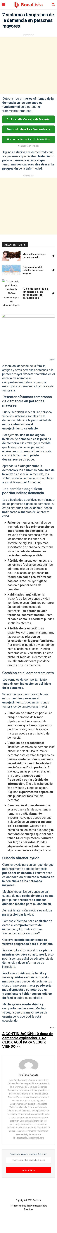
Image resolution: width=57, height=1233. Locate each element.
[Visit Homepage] (28, 5)
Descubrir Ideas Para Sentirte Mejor (28, 129)
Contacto (35, 1205)
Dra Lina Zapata (28, 1075)
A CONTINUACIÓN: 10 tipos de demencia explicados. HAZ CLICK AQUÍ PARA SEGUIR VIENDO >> (27, 1040)
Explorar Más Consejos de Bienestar (28, 119)
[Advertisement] (28, 65)
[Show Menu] (3, 4)
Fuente (52, 1028)
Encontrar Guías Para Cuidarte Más (28, 139)
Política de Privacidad (20, 1205)
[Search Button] (53, 4)
